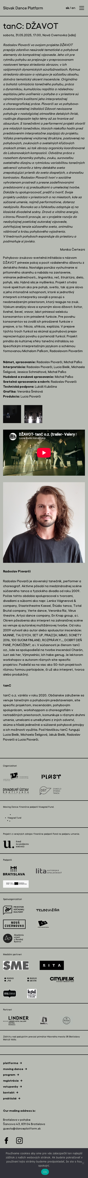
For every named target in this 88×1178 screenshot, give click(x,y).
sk (67, 8)
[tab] (12, 1063)
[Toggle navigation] (82, 8)
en (73, 8)
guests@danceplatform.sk (22, 1128)
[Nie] (83, 1163)
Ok (45, 1171)
